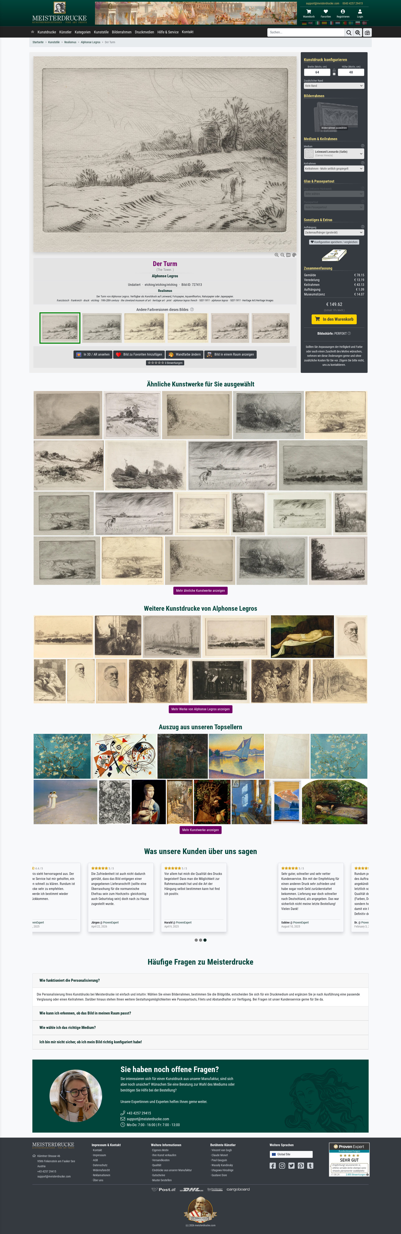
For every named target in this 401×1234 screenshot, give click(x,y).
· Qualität (156, 1165)
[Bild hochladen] (367, 32)
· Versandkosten (160, 1160)
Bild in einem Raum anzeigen (233, 354)
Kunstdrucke (47, 32)
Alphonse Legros (90, 42)
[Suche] (349, 32)
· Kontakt (97, 1150)
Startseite (38, 42)
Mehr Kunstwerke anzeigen (200, 830)
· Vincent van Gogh (221, 1150)
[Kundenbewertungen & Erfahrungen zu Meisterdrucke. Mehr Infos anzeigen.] (349, 1159)
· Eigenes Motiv (160, 1150)
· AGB (95, 1160)
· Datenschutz (99, 1165)
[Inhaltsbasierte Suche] (357, 32)
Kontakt (187, 32)
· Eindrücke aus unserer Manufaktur (171, 1170)
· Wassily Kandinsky (221, 1165)
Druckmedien (144, 32)
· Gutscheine (158, 1175)
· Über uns (97, 1180)
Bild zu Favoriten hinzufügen (141, 354)
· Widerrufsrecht (101, 1170)
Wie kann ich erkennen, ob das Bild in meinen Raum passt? (85, 1013)
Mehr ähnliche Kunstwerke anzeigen (200, 591)
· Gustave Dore (218, 1175)
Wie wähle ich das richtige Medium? (67, 1027)
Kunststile (101, 32)
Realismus (70, 42)
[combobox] (334, 86)
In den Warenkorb (336, 319)
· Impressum (99, 1155)
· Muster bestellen (161, 1180)
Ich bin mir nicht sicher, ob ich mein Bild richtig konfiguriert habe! (90, 1042)
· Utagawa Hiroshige (221, 1170)
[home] (32, 32)
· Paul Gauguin (218, 1160)
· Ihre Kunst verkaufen (163, 1155)
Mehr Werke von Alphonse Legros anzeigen (200, 709)
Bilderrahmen (122, 32)
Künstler (65, 32)
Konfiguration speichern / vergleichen (336, 242)
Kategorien (83, 32)
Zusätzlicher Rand (313, 80)
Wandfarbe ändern (187, 354)
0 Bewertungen (173, 363)
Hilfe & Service (168, 32)
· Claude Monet (219, 1155)
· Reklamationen (101, 1175)
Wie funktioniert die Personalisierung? (69, 980)
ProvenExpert (81, 922)
